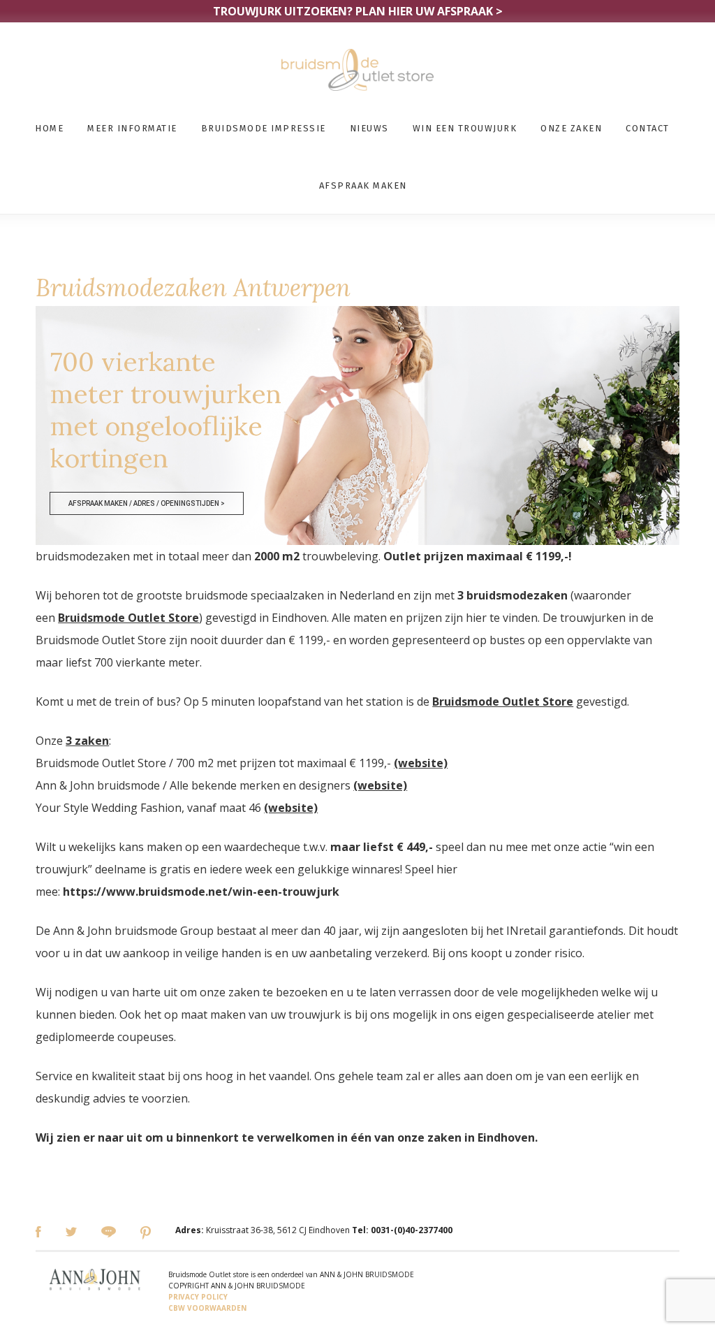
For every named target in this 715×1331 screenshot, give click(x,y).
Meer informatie (132, 128)
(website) (421, 763)
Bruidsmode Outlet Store (128, 617)
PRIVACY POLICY (198, 1297)
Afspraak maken (363, 185)
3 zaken (87, 740)
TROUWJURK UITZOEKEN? (358, 11)
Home (49, 128)
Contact (648, 128)
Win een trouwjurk (465, 128)
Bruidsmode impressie (263, 128)
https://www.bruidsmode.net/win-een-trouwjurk (201, 891)
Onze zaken (571, 128)
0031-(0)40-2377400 (411, 1230)
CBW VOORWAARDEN (207, 1308)
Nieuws (369, 128)
